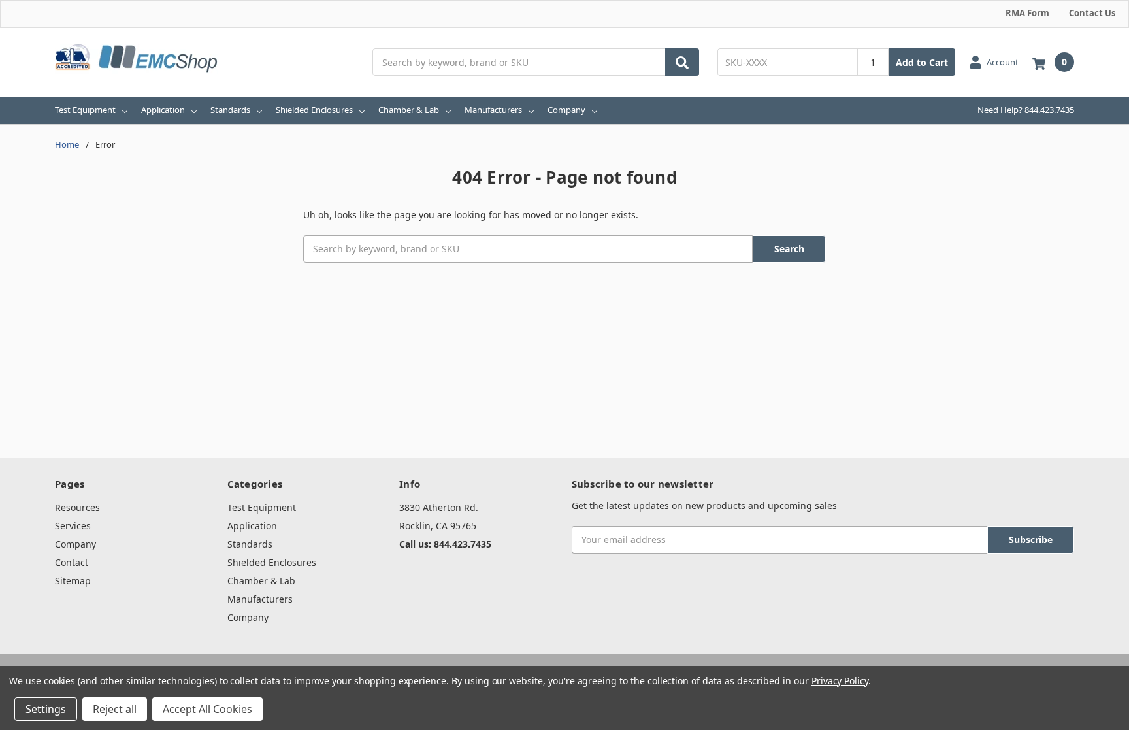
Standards (230, 110)
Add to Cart (922, 62)
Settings (45, 709)
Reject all (115, 709)
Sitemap (73, 580)
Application (163, 110)
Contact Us (1092, 13)
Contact (71, 562)
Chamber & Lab (408, 110)
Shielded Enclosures (314, 110)
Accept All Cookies (207, 709)
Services (73, 526)
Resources (77, 507)
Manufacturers (493, 110)
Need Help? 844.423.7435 (1025, 110)
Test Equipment (85, 110)
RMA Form (1027, 13)
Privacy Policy (839, 680)
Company (566, 110)
